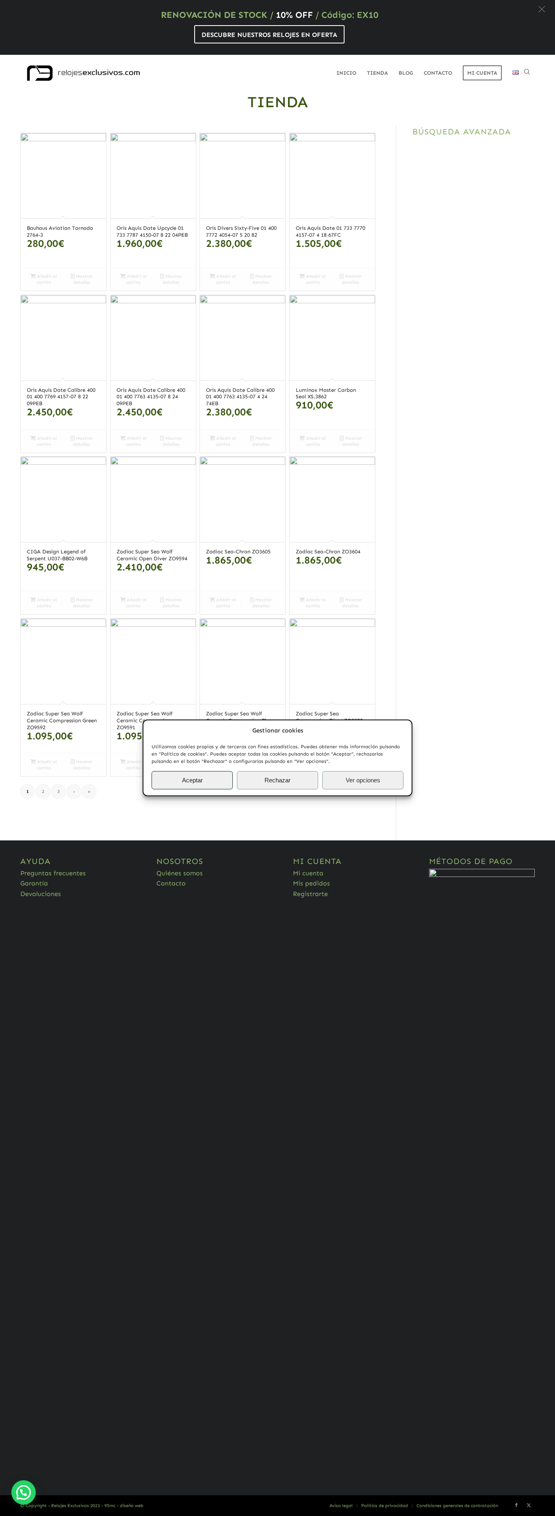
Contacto (171, 883)
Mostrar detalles (83, 279)
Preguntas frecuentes (53, 873)
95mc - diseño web (123, 1505)
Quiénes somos (179, 873)
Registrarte (310, 894)
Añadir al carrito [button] (46, 279)
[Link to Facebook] (516, 1505)
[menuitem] (346, 73)
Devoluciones (40, 894)
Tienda (277, 102)
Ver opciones (363, 780)
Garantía (34, 883)
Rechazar (277, 780)
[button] (542, 9)
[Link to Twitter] (528, 1505)
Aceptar (192, 780)
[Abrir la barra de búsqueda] (527, 73)
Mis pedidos (311, 883)
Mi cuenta (308, 873)
